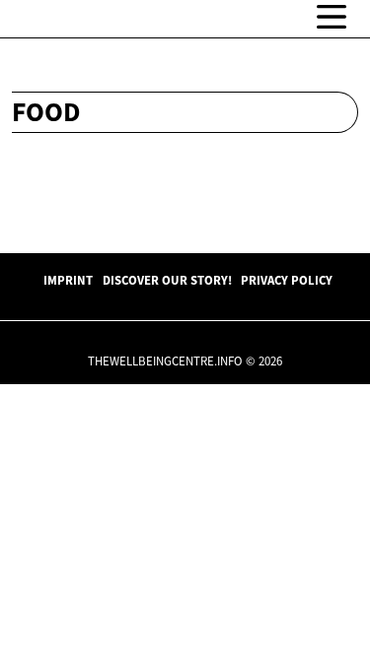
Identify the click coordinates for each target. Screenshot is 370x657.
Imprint (68, 280)
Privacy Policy (287, 280)
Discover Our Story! (167, 280)
